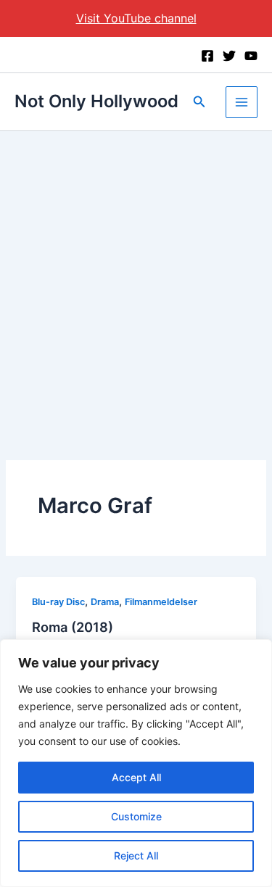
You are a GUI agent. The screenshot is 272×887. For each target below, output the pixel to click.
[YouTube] (250, 55)
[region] (136, 763)
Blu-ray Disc (58, 601)
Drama (105, 601)
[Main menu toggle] (241, 102)
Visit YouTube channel (136, 18)
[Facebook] (207, 55)
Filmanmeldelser (161, 601)
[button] (199, 102)
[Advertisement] (136, 274)
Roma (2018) (72, 627)
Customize (136, 816)
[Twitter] (229, 55)
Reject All (136, 855)
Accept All (136, 777)
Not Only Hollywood (96, 101)
